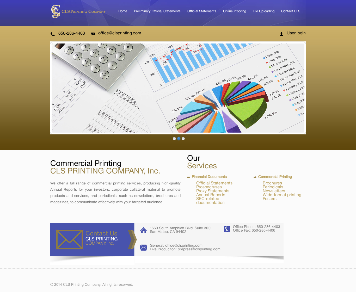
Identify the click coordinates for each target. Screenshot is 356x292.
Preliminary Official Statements (157, 11)
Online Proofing (234, 11)
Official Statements (201, 11)
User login (296, 33)
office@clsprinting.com (119, 33)
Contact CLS (290, 11)
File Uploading (263, 11)
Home (122, 11)
